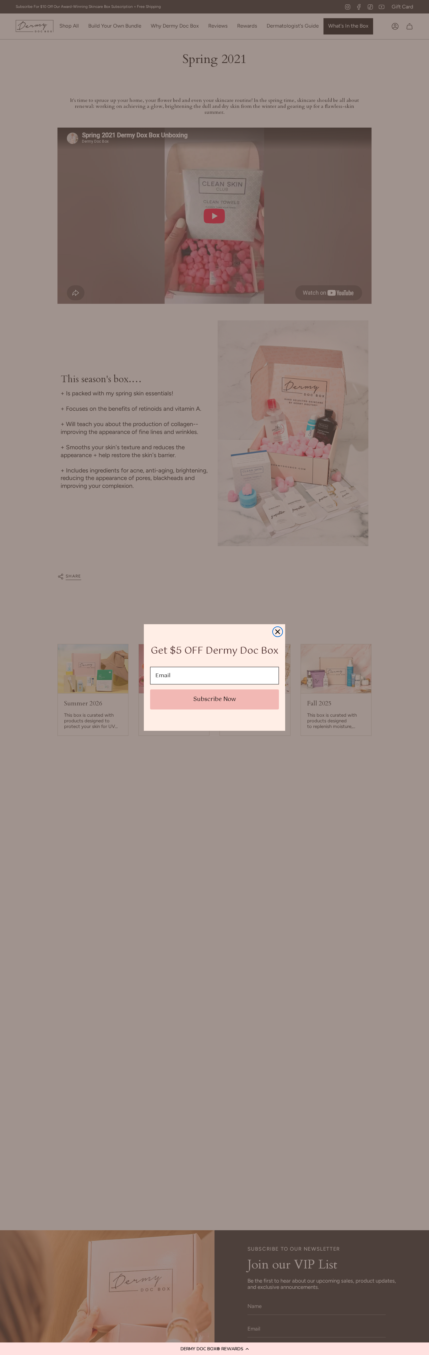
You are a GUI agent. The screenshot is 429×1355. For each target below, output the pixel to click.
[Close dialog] (278, 632)
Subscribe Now (214, 699)
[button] (214, 1348)
